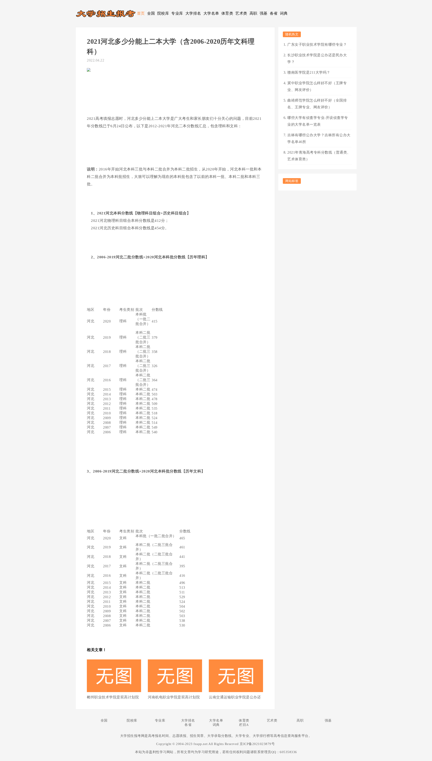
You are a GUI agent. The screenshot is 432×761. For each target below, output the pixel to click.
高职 (253, 13)
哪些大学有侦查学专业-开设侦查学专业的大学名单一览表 (317, 121)
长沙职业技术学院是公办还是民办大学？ (317, 58)
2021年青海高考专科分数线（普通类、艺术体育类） (319, 155)
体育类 (227, 13)
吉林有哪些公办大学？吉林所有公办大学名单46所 (319, 138)
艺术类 (241, 13)
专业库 (177, 13)
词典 (284, 13)
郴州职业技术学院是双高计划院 (113, 697)
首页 (141, 13)
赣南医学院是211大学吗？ (308, 72)
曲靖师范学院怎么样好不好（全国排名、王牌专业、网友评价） (317, 103)
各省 (274, 13)
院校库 (163, 13)
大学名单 (211, 13)
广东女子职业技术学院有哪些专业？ (317, 44)
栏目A (244, 725)
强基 (264, 13)
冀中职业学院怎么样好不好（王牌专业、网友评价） (317, 86)
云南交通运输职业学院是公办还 (235, 697)
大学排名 (193, 13)
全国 (151, 13)
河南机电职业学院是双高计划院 (174, 697)
